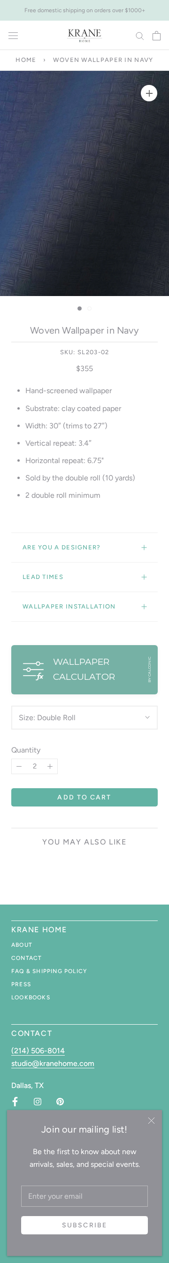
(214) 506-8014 (38, 1050)
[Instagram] (37, 1101)
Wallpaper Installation (69, 606)
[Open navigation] (13, 35)
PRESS (21, 984)
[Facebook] (15, 1101)
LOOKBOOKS (30, 997)
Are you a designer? (62, 547)
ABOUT (21, 945)
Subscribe (84, 1225)
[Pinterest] (60, 1101)
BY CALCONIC (149, 670)
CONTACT (26, 958)
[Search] (140, 35)
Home (25, 59)
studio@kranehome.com (52, 1063)
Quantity (25, 750)
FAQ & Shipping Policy (49, 971)
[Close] (151, 1120)
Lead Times (43, 576)
